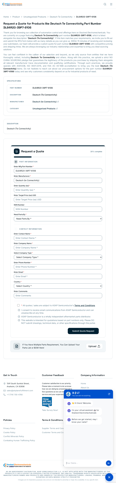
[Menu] (111, 4)
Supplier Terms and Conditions (55, 428)
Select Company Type (23, 253)
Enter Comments (20, 291)
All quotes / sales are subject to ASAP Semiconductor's (58, 305)
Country (18, 282)
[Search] (105, 4)
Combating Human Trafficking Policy (19, 440)
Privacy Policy (9, 428)
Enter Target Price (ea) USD (25, 195)
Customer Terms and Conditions (56, 432)
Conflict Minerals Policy (13, 436)
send (109, 463)
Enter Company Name (23, 243)
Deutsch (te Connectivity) (45, 101)
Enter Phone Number (23, 262)
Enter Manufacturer (22, 176)
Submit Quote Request (83, 331)
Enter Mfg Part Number (24, 166)
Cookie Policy (9, 432)
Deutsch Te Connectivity (61, 17)
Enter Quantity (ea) (22, 186)
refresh (109, 394)
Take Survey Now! (50, 410)
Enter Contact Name (22, 234)
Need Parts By (20, 214)
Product (16, 17)
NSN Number (19, 205)
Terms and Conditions (84, 305)
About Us (85, 387)
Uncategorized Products (34, 17)
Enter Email (19, 272)
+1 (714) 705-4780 (15, 394)
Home (6, 17)
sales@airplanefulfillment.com (20, 390)
